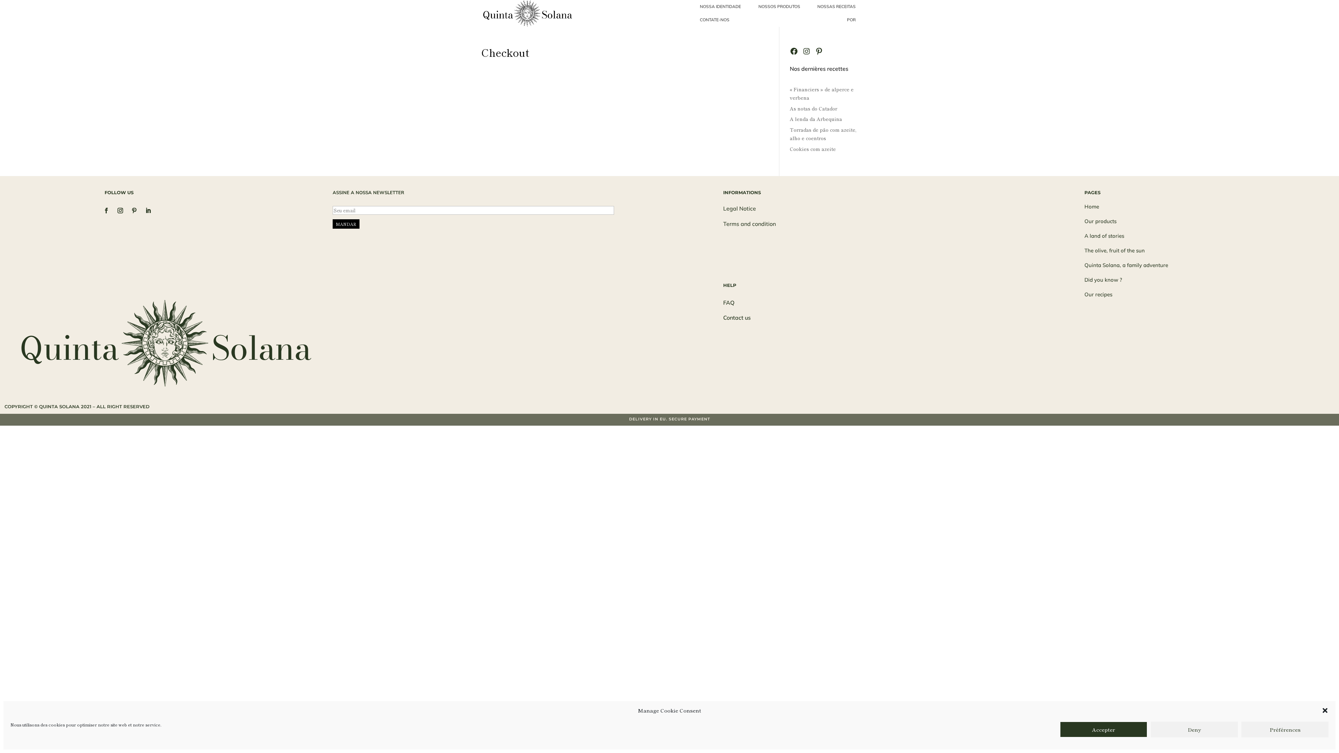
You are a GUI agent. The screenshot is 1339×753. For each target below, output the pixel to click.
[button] (1325, 710)
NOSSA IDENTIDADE (720, 6)
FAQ (728, 302)
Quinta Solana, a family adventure (1126, 265)
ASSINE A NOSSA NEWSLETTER (368, 192)
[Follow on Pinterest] (134, 210)
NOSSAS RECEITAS (836, 6)
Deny (1194, 729)
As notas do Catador (813, 108)
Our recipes (1098, 294)
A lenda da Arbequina (816, 118)
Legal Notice (739, 208)
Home (1091, 206)
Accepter (1103, 729)
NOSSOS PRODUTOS (779, 6)
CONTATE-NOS (714, 19)
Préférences (1285, 729)
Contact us (737, 317)
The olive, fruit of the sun (1114, 250)
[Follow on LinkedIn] (148, 210)
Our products (1100, 221)
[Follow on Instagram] (120, 210)
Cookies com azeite (813, 148)
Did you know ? (1103, 279)
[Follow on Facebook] (106, 210)
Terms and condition (749, 223)
